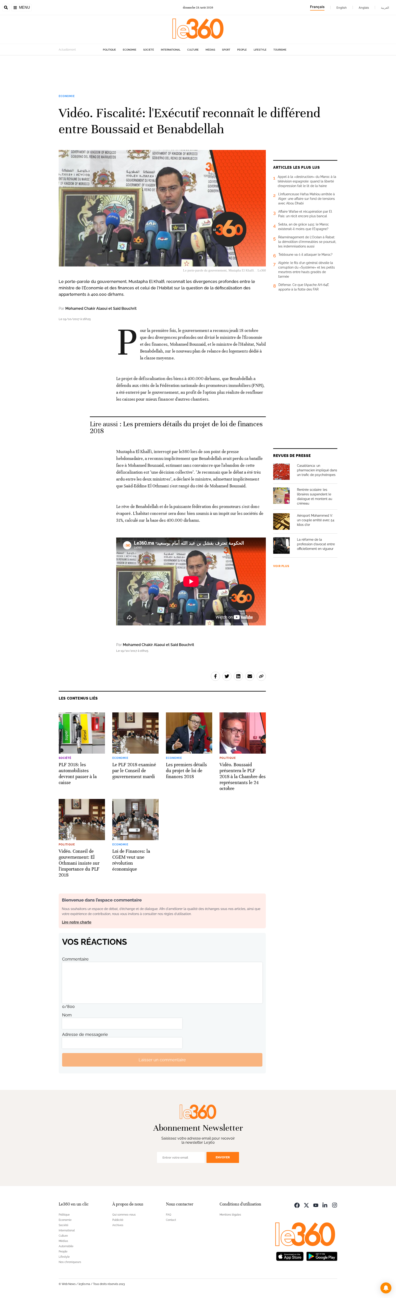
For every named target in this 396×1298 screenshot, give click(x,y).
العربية (385, 7)
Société (148, 49)
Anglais (364, 7)
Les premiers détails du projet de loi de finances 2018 (176, 427)
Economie (129, 49)
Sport (226, 49)
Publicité (117, 1220)
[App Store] (290, 1256)
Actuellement (67, 49)
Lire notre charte (76, 922)
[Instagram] (334, 1205)
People (242, 49)
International (170, 49)
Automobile (66, 1246)
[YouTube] (316, 1205)
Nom (67, 1015)
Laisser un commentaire (162, 1059)
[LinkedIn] (325, 1205)
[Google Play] (321, 1256)
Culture (193, 49)
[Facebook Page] (297, 1205)
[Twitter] (306, 1205)
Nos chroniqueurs (70, 1262)
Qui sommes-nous (124, 1214)
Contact (171, 1220)
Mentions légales (230, 1214)
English (341, 7)
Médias (210, 49)
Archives (117, 1225)
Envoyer (223, 1157)
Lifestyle (260, 49)
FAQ (168, 1214)
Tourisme (279, 49)
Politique (109, 49)
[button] (385, 1287)
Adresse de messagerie (85, 1034)
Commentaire (75, 959)
